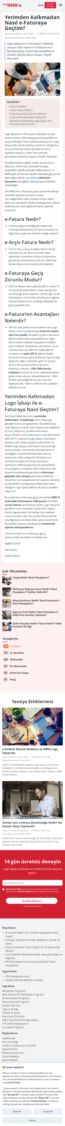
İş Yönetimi (17, 653)
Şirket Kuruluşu (19, 672)
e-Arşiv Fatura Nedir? (21, 110)
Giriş (40, 5)
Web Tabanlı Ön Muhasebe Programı (23, 994)
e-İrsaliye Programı (13, 1027)
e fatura (20, 331)
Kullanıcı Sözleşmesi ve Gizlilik (19, 1045)
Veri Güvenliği (10, 1042)
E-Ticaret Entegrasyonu (15, 1023)
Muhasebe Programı (14, 991)
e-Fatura (15, 646)
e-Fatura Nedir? (18, 106)
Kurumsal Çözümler (13, 1016)
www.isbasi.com (37, 435)
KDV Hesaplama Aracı (17, 976)
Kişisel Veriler (10, 1049)
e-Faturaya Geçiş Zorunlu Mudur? (28, 113)
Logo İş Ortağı (10, 1009)
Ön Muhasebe (18, 666)
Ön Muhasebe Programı (15, 998)
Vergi (13, 679)
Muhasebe (16, 659)
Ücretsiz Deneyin (50, 5)
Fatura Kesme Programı (15, 1001)
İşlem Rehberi (10, 1060)
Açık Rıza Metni (25, 891)
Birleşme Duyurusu (13, 1052)
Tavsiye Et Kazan (11, 1012)
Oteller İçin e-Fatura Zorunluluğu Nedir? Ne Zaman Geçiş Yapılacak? (32, 824)
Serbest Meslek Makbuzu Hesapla (24, 980)
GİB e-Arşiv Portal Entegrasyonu (20, 1020)
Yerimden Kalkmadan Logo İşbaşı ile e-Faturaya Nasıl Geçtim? (31, 122)
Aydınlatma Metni (14, 889)
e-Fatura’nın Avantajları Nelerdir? (28, 117)
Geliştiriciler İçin (11, 1005)
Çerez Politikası (10, 1056)
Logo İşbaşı (31, 177)
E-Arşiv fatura (16, 249)
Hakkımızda (8, 1038)
